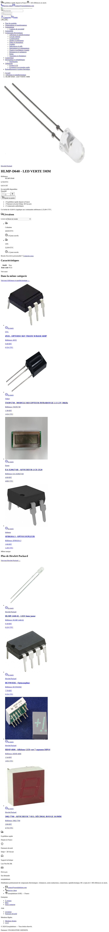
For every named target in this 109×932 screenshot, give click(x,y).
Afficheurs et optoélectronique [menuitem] (19, 35)
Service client (12, 890)
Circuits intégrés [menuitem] (14, 37)
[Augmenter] (12, 194)
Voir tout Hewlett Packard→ (10, 560)
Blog (6, 903)
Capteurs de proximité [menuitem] (16, 29)
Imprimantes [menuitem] (13, 62)
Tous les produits (10, 23)
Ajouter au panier (9, 198)
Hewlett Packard (6, 166)
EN (6, 19)
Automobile (9, 31)
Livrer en (4, 219)
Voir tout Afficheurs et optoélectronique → (15, 280)
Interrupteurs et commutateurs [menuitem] (19, 48)
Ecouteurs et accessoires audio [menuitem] (19, 67)
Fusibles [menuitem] (12, 44)
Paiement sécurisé (11, 914)
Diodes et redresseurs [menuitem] (16, 40)
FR (3, 19)
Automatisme (9, 27)
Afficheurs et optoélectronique (16, 75)
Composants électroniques (14, 33)
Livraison (8, 912)
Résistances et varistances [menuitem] (18, 52)
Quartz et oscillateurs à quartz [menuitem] (19, 50)
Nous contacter (10, 904)
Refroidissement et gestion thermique (17, 69)
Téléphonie (9, 63)
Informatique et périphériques (15, 60)
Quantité (4, 191)
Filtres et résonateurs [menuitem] (16, 42)
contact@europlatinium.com (17, 887)
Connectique (9, 58)
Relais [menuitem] (11, 54)
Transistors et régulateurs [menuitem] (17, 56)
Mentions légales (10, 921)
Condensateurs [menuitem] (14, 39)
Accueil (7, 73)
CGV (7, 923)
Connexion (7, 17)
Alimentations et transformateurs (16, 25)
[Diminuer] (3, 194)
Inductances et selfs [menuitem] (15, 46)
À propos (8, 901)
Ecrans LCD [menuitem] (13, 65)
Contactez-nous (28, 256)
